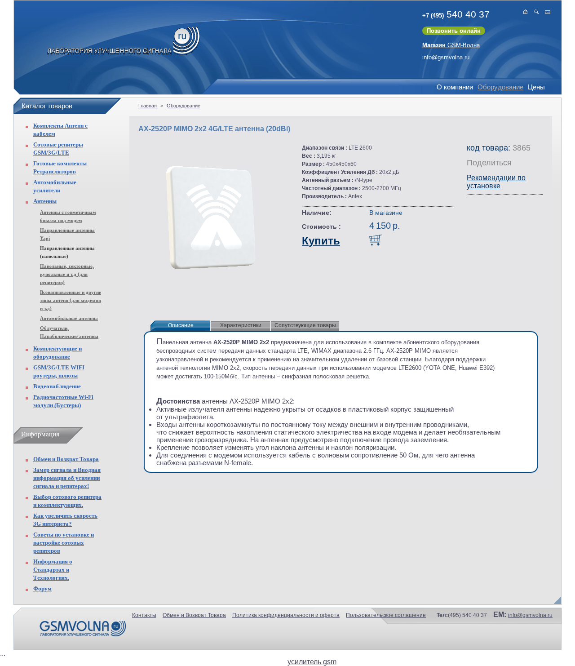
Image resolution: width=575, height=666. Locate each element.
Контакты (144, 615)
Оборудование (500, 87)
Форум (42, 588)
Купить (321, 241)
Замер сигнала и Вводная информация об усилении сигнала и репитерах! (67, 477)
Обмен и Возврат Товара (66, 459)
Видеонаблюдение (57, 386)
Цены (536, 87)
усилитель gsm (312, 662)
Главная (147, 105)
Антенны (45, 201)
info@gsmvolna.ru (445, 57)
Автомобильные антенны (69, 318)
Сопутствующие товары (305, 325)
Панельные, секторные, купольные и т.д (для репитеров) (67, 274)
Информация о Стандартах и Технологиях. (52, 569)
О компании (455, 87)
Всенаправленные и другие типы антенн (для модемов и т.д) (70, 300)
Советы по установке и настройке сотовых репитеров (63, 542)
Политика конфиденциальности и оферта (286, 615)
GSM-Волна (451, 45)
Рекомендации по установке (496, 182)
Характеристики (240, 325)
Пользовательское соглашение (386, 615)
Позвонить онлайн (454, 30)
